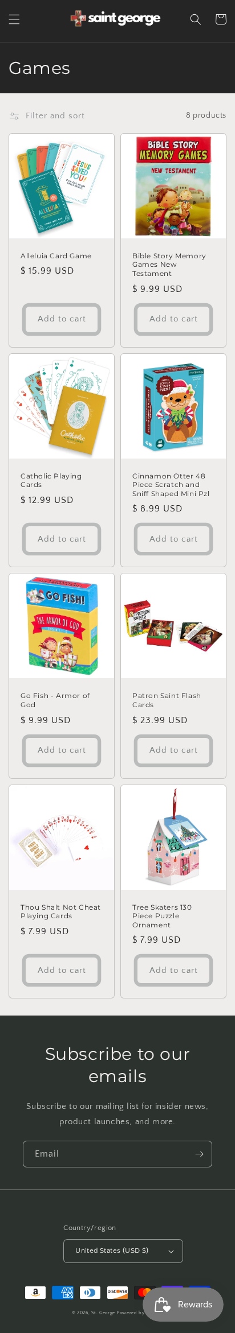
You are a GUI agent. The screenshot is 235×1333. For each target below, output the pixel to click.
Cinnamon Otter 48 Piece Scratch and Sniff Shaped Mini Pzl (171, 485)
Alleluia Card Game (56, 255)
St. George (104, 1312)
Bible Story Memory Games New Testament (169, 264)
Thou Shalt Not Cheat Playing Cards (61, 912)
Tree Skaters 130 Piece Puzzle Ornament (162, 916)
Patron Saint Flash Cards (166, 700)
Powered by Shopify (140, 1312)
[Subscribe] (199, 1154)
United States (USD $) (111, 1250)
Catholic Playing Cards (51, 480)
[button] (14, 19)
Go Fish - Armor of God (55, 700)
